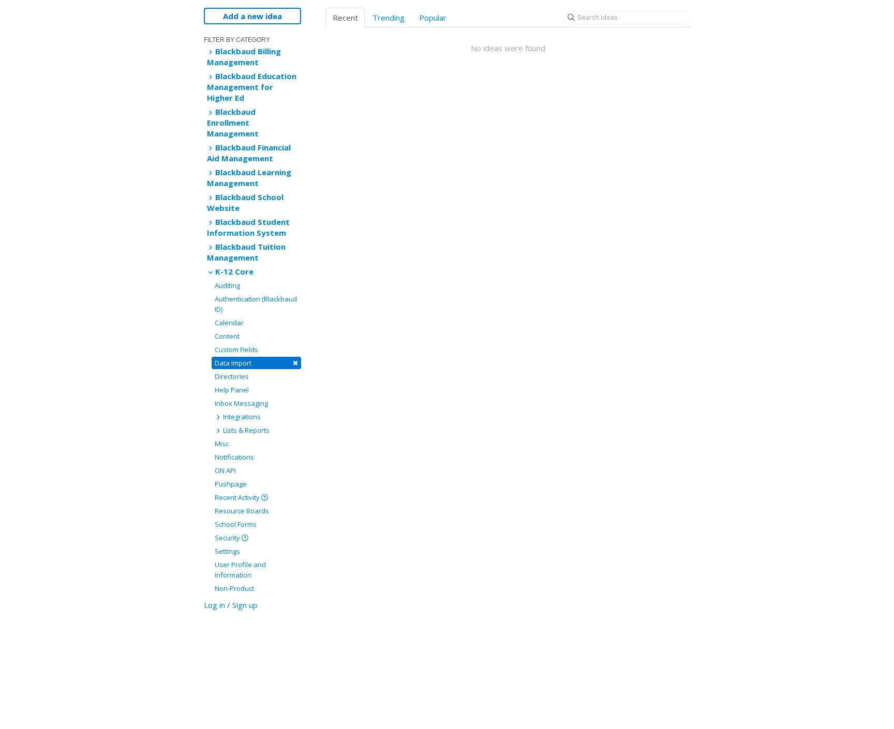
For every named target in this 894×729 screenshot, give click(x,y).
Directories (232, 376)
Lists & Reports (245, 430)
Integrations (241, 416)
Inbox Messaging (241, 403)
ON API (225, 470)
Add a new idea (252, 16)
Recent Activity (238, 497)
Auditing (227, 285)
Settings (227, 551)
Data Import (256, 363)
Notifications (234, 457)
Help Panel (232, 389)
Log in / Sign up (231, 605)
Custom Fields (236, 349)
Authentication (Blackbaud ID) (256, 304)
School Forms (236, 524)
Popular (432, 17)
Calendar (229, 322)
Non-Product (234, 588)
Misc (222, 443)
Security (228, 537)
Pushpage (231, 484)
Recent (345, 17)
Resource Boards (242, 510)
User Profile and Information (240, 570)
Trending (389, 17)
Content (227, 336)
